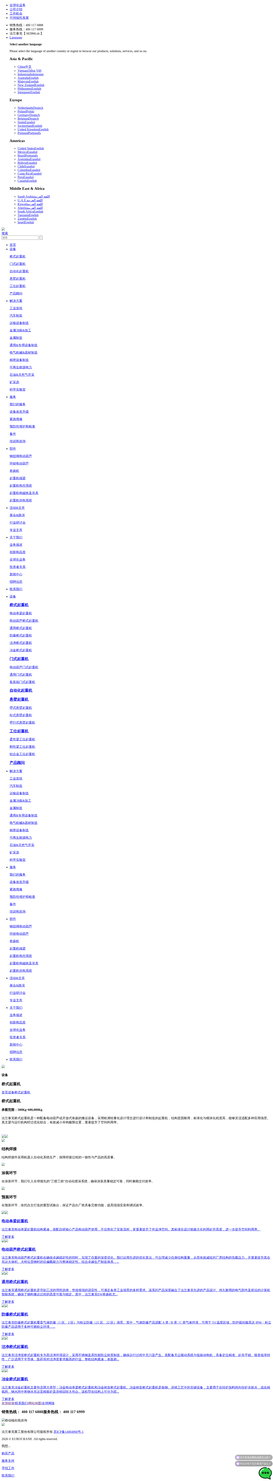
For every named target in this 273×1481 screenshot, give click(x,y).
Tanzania (28, 215)
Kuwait (30, 204)
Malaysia (28, 81)
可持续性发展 (19, 17)
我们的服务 (18, 404)
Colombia (29, 170)
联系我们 (16, 589)
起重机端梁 (18, 478)
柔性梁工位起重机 (22, 739)
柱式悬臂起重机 (21, 715)
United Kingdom (33, 129)
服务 (13, 397)
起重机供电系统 (21, 500)
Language (16, 37)
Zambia (27, 218)
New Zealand (31, 85)
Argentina (29, 159)
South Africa (30, 211)
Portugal (29, 133)
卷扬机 (14, 470)
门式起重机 (18, 264)
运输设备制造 (19, 323)
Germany (29, 115)
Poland (26, 111)
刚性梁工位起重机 (22, 746)
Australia (28, 78)
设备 (13, 249)
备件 (13, 434)
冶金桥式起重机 (21, 650)
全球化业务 (18, 5)
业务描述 (16, 544)
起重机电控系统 (21, 485)
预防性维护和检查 (22, 426)
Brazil (28, 155)
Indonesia (31, 74)
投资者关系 (18, 567)
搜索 (5, 233)
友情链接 (8, 1403)
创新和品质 (18, 552)
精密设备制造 (19, 360)
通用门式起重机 (21, 674)
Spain (26, 122)
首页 (13, 245)
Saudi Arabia (34, 196)
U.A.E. (30, 200)
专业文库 (16, 530)
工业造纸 (16, 308)
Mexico (27, 152)
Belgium (28, 118)
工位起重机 (18, 286)
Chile (26, 166)
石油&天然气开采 (22, 374)
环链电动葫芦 (19, 463)
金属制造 (16, 337)
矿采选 (14, 382)
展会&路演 (17, 515)
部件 (13, 448)
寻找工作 (8, 1468)
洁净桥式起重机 (21, 643)
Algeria (30, 208)
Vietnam (29, 70)
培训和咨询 (18, 441)
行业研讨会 (18, 522)
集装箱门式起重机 (22, 682)
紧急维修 (16, 419)
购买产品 (8, 1453)
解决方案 (16, 300)
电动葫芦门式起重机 (24, 667)
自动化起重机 (19, 271)
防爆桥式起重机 (21, 635)
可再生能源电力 (21, 367)
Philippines (29, 88)
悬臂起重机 (18, 278)
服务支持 (8, 1460)
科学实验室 (18, 389)
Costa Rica (30, 173)
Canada (27, 180)
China (25, 66)
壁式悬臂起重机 (21, 707)
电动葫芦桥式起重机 (24, 620)
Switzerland (30, 125)
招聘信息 (16, 581)
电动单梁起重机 (21, 613)
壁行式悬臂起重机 (22, 722)
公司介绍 (16, 9)
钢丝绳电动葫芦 (21, 456)
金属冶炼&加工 (20, 330)
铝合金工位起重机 (22, 754)
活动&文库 (17, 507)
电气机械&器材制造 (24, 352)
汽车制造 (16, 315)
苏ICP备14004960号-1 (69, 1431)
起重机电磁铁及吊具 (24, 493)
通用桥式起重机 (21, 628)
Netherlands (30, 107)
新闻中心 (16, 574)
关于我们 (16, 537)
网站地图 (34, 1403)
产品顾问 (16, 293)
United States (31, 148)
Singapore (29, 92)
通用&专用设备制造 (24, 345)
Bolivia (27, 162)
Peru (26, 177)
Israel (26, 222)
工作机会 (16, 13)
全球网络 (48, 1403)
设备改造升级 (19, 411)
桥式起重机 (18, 256)
